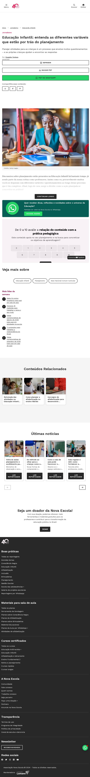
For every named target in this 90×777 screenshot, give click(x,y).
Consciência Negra (9, 563)
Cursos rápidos (7, 666)
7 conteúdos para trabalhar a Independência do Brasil (12, 331)
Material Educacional (10, 625)
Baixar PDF (47, 70)
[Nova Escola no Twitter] (6, 760)
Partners (5, 704)
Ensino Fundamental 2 (10, 659)
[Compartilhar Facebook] (13, 88)
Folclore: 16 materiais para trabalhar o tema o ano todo (12, 309)
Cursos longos (7, 669)
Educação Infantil (28, 28)
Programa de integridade (11, 725)
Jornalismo (14, 28)
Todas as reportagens (10, 557)
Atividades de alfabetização (12, 631)
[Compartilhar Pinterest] (20, 88)
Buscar (74, 7)
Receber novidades (12, 747)
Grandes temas (7, 560)
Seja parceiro (6, 697)
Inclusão (5, 573)
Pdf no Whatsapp (47, 78)
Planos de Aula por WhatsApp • (14, 628)
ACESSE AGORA (33, 214)
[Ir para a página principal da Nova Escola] (16, 6)
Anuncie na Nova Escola (11, 707)
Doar (45, 529)
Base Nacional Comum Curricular (63, 281)
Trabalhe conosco (8, 694)
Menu (6, 7)
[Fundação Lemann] (23, 772)
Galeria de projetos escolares (13, 590)
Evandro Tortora (12, 57)
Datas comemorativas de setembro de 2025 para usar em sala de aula (12, 341)
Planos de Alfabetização (11, 618)
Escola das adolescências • (12, 587)
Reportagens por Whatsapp (12, 593)
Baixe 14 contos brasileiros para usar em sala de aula (13, 300)
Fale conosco (6, 687)
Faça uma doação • (9, 701)
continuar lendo (45, 196)
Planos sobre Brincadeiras (12, 621)
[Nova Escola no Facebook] (2, 760)
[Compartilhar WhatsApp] (5, 88)
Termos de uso (7, 722)
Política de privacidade (11, 729)
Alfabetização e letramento (12, 656)
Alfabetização (7, 570)
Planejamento (40, 281)
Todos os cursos (8, 646)
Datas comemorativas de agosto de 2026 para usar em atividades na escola (13, 320)
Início (4, 28)
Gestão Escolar (7, 583)
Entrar (83, 7)
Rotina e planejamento (10, 663)
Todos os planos (8, 608)
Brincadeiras (6, 577)
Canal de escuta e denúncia (13, 732)
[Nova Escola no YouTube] (18, 760)
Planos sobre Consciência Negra (14, 615)
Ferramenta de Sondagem (12, 611)
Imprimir (47, 63)
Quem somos (7, 691)
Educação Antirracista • (11, 649)
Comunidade (6, 684)
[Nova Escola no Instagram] (10, 760)
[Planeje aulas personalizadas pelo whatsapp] (85, 748)
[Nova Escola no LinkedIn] (13, 760)
